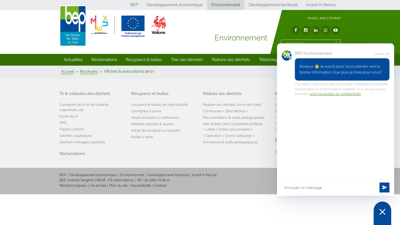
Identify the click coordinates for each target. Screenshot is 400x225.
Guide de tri (68, 116)
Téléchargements (275, 59)
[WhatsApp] (325, 30)
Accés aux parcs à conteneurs (155, 117)
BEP (134, 5)
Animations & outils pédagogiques (230, 142)
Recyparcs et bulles (149, 93)
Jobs (322, 18)
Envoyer (384, 187)
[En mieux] (128, 26)
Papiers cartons (71, 129)
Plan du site (118, 185)
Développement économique (174, 5)
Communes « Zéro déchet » (225, 111)
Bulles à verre (142, 137)
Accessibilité (141, 185)
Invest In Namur (321, 5)
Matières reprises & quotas (152, 124)
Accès (312, 18)
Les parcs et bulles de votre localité (159, 105)
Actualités (73, 59)
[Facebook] (295, 30)
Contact (335, 18)
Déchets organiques (75, 136)
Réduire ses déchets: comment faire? (232, 105)
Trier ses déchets (187, 59)
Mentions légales (73, 185)
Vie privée (98, 185)
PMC (63, 123)
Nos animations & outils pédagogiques (234, 117)
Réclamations (104, 59)
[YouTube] (335, 30)
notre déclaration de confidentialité (335, 94)
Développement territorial (273, 5)
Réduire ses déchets (231, 59)
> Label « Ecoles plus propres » (228, 129)
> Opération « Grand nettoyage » (229, 136)
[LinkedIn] (315, 30)
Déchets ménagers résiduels (82, 142)
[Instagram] (305, 30)
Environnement (225, 5)
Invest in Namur (204, 175)
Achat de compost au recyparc (155, 130)
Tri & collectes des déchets (84, 93)
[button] (73, 60)
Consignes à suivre (146, 111)
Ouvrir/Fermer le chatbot (382, 213)
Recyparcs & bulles (144, 59)
